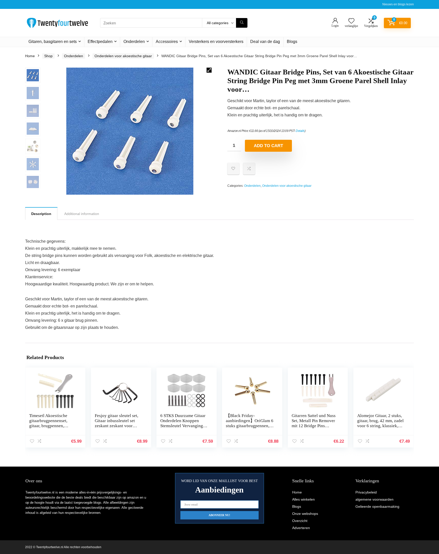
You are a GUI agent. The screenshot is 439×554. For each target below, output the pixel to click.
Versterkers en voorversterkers (216, 41)
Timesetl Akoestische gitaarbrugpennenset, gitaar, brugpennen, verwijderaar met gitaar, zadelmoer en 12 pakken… (53, 425)
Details (300, 131)
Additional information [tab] (81, 214)
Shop (48, 56)
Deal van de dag (265, 41)
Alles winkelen (303, 499)
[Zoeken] (241, 23)
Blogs (292, 41)
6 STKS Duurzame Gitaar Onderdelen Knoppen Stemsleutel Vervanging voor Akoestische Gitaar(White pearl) (183, 425)
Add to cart (268, 145)
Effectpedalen (100, 41)
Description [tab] (41, 214)
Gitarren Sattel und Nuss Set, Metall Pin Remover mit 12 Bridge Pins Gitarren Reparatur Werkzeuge (314, 425)
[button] (209, 70)
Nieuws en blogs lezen (398, 4)
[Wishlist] (351, 21)
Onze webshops (305, 514)
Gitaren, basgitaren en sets (52, 41)
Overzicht (299, 521)
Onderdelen (134, 41)
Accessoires (167, 41)
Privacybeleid (366, 492)
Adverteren (301, 528)
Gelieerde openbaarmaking (377, 506)
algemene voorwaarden (374, 499)
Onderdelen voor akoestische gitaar (123, 56)
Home (30, 56)
